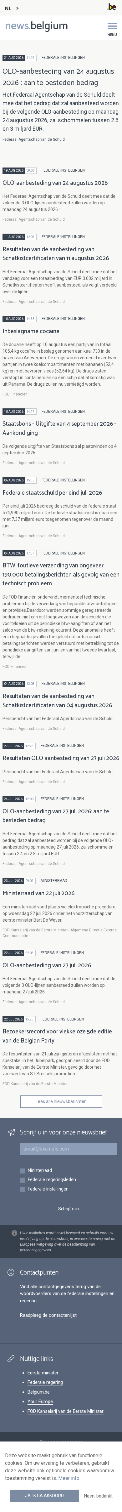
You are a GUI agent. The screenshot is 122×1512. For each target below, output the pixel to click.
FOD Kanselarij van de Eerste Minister (66, 1411)
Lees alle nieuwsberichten (61, 1101)
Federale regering (45, 1382)
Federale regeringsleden (52, 1180)
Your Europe (40, 1401)
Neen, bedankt (98, 1495)
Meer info (68, 1478)
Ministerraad (40, 1170)
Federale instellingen (48, 1189)
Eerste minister (43, 1373)
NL (8, 8)
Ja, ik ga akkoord (44, 1495)
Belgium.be (39, 1392)
